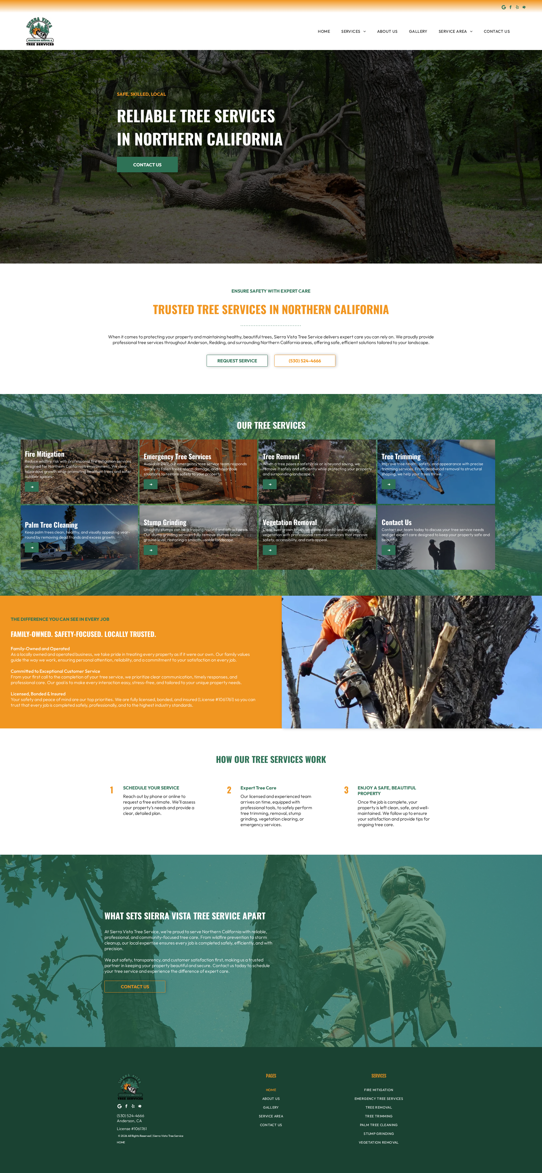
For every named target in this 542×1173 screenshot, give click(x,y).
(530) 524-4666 (130, 1115)
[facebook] (510, 8)
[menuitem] (324, 31)
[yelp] (517, 8)
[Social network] (524, 8)
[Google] (503, 8)
